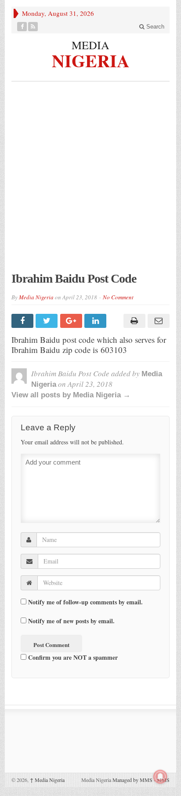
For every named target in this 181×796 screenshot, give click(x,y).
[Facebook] (22, 27)
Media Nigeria (36, 297)
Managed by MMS (132, 779)
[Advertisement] (90, 181)
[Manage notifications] (160, 777)
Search (154, 26)
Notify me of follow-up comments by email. (85, 602)
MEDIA (90, 44)
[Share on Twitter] (48, 321)
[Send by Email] (157, 321)
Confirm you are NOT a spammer (72, 657)
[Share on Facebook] (23, 321)
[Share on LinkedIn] (96, 321)
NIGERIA (91, 59)
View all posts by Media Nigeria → (70, 395)
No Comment (118, 297)
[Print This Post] (133, 321)
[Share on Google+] (72, 321)
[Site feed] (33, 27)
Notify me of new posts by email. (71, 620)
